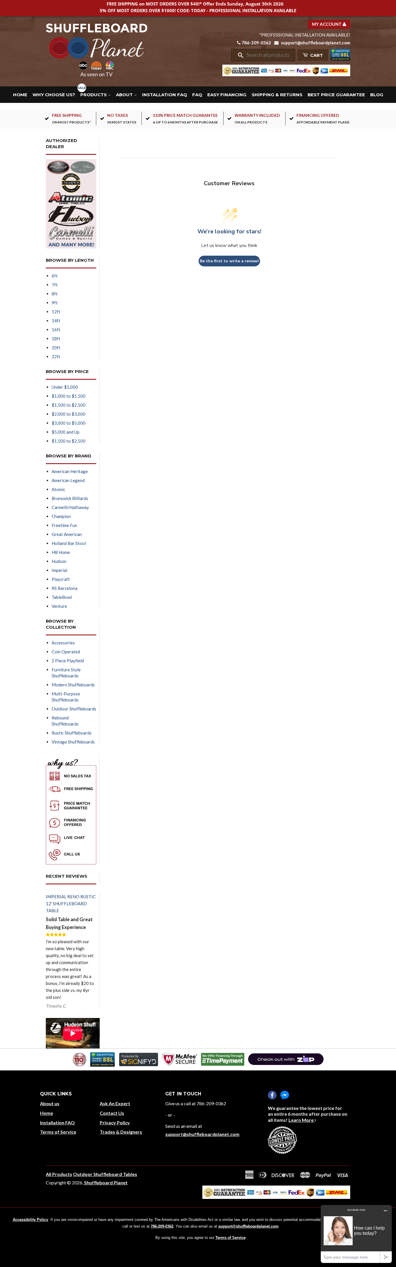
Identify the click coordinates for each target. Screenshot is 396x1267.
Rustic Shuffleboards (72, 732)
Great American (67, 534)
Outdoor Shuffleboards (74, 708)
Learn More (301, 1120)
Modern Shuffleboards (73, 684)
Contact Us (112, 1113)
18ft (56, 338)
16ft (56, 329)
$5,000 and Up (65, 432)
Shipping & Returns (277, 94)
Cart (316, 55)
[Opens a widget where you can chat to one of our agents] (356, 1234)
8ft (55, 293)
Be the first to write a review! (229, 261)
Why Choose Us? (53, 94)
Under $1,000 (65, 387)
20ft (56, 347)
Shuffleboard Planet (106, 1182)
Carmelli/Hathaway (70, 507)
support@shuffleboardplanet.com (315, 42)
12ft (56, 311)
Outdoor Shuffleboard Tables (105, 1174)
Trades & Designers (121, 1132)
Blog (376, 94)
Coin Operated (66, 651)
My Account (327, 24)
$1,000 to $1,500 (69, 396)
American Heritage (70, 471)
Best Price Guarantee (336, 94)
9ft (55, 302)
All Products (59, 1174)
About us (49, 1103)
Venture (59, 606)
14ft (56, 320)
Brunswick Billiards (70, 498)
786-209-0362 (256, 42)
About (125, 94)
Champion (61, 516)
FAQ (197, 94)
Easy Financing (226, 94)
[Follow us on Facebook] (272, 1095)
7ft (55, 284)
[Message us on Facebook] (284, 1095)
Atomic (58, 489)
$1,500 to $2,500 (69, 405)
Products (94, 94)
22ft (56, 356)
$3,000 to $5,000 (69, 423)
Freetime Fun (64, 525)
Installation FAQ (164, 94)
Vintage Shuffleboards (73, 741)
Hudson (59, 561)
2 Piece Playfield (68, 660)
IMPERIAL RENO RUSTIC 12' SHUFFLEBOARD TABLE (71, 903)
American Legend (68, 480)
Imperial (59, 570)
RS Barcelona (64, 588)
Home (20, 94)
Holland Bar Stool (69, 543)
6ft (55, 275)
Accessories (63, 642)
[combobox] (268, 55)
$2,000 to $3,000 (69, 414)
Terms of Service (58, 1132)
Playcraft (61, 579)
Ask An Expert (115, 1103)
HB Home (61, 552)
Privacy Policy (115, 1122)
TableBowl (62, 597)
